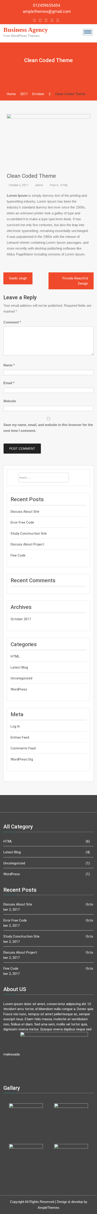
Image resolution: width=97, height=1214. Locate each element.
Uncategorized (21, 678)
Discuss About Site (25, 512)
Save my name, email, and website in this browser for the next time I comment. (48, 428)
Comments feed (23, 748)
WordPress (19, 689)
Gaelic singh (18, 278)
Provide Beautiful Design (75, 280)
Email (8, 383)
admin (39, 185)
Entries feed (20, 737)
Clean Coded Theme (31, 176)
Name (9, 365)
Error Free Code (22, 522)
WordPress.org (22, 759)
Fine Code (18, 555)
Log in (15, 726)
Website (9, 401)
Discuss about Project (27, 544)
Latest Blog (19, 667)
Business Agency (25, 29)
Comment (12, 322)
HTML (64, 185)
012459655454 (47, 5)
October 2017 (21, 619)
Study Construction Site (29, 533)
